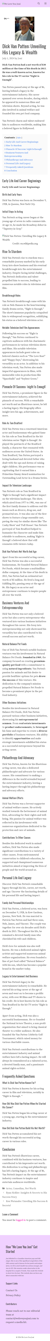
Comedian (18, 1188)
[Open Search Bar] (38, 3)
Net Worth (30, 1188)
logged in (21, 1220)
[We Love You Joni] (11, 3)
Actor (9, 1188)
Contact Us (11, 1290)
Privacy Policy (13, 1295)
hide (19, 138)
